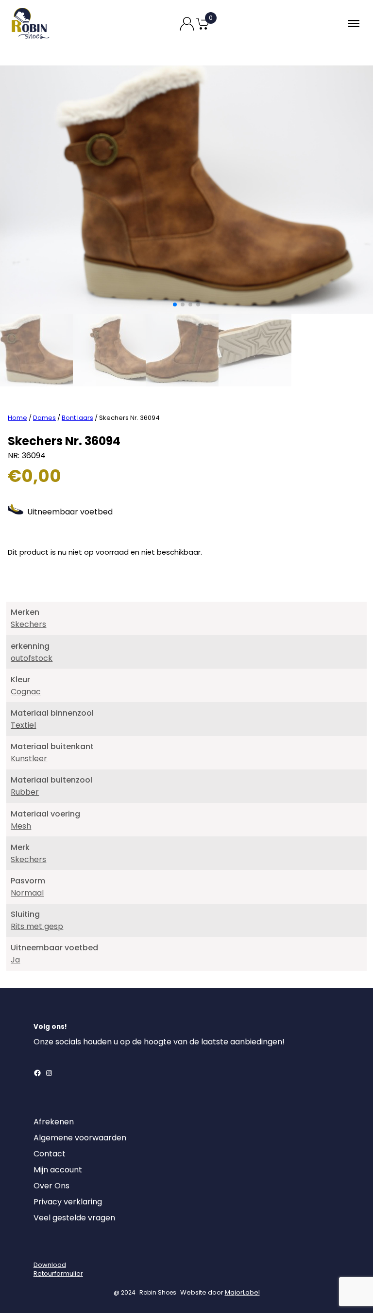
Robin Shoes (157, 1292)
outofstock (31, 658)
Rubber (25, 792)
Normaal (27, 892)
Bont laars (77, 417)
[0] (202, 28)
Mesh (21, 826)
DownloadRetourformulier (58, 1269)
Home (17, 417)
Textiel (23, 725)
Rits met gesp (37, 926)
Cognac (26, 691)
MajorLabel (242, 1292)
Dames (44, 417)
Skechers (28, 624)
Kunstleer (29, 758)
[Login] (42, 1248)
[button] (175, 304)
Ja (15, 959)
